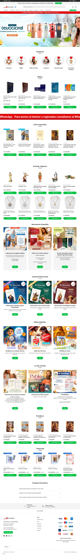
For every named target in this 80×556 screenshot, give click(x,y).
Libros (22, 10)
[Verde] (9, 100)
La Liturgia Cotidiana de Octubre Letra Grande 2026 (69, 437)
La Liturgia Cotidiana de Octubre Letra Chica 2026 (54, 437)
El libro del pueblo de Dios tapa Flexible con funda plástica (39, 97)
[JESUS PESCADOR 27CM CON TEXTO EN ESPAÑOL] (55, 177)
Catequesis (46, 68)
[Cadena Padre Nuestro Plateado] (25, 202)
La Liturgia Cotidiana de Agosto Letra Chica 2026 (9, 437)
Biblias (26, 10)
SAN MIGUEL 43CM (22, 186)
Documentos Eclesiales (71, 68)
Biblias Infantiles (34, 68)
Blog (70, 0)
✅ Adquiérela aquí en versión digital (52, 12)
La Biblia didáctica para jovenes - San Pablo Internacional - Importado (69, 98)
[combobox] (44, 7)
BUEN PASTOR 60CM (7, 186)
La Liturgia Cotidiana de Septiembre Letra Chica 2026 (24, 437)
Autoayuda (8, 68)
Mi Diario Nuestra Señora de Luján (9, 469)
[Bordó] (6, 100)
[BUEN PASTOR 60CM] (10, 177)
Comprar (15, 266)
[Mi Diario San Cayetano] (55, 459)
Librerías (41, 10)
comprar (64, 408)
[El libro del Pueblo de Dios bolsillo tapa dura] (10, 87)
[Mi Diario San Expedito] (25, 459)
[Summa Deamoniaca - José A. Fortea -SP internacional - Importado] (10, 135)
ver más (40, 278)
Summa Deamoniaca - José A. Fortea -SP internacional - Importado (9, 146)
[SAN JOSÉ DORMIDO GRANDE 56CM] (70, 177)
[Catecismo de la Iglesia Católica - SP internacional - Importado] (25, 135)
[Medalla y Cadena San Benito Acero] (10, 202)
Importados (36, 10)
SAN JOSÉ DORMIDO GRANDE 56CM (69, 187)
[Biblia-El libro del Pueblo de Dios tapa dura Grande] (25, 87)
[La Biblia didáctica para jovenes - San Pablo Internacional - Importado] (70, 87)
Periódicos (31, 10)
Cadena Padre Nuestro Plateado (24, 211)
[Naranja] (7, 100)
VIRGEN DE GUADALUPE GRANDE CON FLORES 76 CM (40, 187)
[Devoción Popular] (58, 61)
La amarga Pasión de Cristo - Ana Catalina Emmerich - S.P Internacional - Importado (54, 146)
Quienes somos (40, 519)
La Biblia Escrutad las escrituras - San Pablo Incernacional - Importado (54, 98)
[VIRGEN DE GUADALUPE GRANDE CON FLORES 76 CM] (40, 177)
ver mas (40, 323)
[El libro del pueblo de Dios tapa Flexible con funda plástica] (40, 87)
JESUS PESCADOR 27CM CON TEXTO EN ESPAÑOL (54, 187)
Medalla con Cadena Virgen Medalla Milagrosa (53, 212)
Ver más (8, 0)
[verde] (65, 102)
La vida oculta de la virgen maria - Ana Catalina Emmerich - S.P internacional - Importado (69, 146)
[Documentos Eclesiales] (71, 61)
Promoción (18, 10)
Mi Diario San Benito (37, 468)
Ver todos (40, 78)
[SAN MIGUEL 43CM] (25, 177)
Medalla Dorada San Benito (68, 211)
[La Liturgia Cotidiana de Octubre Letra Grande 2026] (70, 426)
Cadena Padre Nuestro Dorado (39, 211)
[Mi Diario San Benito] (40, 459)
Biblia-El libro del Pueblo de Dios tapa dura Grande (24, 97)
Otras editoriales (48, 10)
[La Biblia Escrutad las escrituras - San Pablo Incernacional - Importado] (55, 87)
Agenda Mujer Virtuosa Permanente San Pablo (67, 469)
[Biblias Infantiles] (33, 61)
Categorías (5, 10)
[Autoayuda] (8, 61)
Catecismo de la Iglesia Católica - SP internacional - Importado (24, 145)
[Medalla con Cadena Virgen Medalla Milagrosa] (55, 202)
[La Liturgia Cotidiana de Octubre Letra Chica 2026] (55, 426)
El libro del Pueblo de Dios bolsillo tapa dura (10, 97)
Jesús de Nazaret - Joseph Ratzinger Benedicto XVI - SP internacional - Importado (39, 146)
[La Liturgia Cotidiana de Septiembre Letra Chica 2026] (25, 426)
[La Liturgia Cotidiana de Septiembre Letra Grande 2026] (40, 426)
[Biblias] (21, 61)
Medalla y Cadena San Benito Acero (9, 212)
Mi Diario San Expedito (22, 468)
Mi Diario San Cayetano (52, 468)
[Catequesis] (46, 61)
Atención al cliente (8, 532)
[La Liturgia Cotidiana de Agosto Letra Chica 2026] (10, 426)
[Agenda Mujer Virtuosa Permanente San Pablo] (70, 459)
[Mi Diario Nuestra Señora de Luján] (10, 459)
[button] (76, 7)
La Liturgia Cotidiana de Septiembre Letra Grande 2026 (39, 437)
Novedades (12, 10)
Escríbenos (58, 3)
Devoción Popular (58, 68)
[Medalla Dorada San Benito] (70, 202)
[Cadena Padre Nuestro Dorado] (40, 202)
